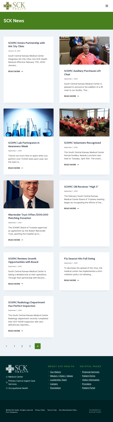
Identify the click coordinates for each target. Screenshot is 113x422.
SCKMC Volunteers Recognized (82, 142)
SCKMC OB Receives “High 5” (81, 186)
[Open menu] (106, 6)
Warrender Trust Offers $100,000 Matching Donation (28, 216)
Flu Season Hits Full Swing (79, 258)
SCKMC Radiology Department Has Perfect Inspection (26, 304)
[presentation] (84, 51)
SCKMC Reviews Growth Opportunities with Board (23, 260)
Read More (15, 71)
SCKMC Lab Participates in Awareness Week (23, 144)
